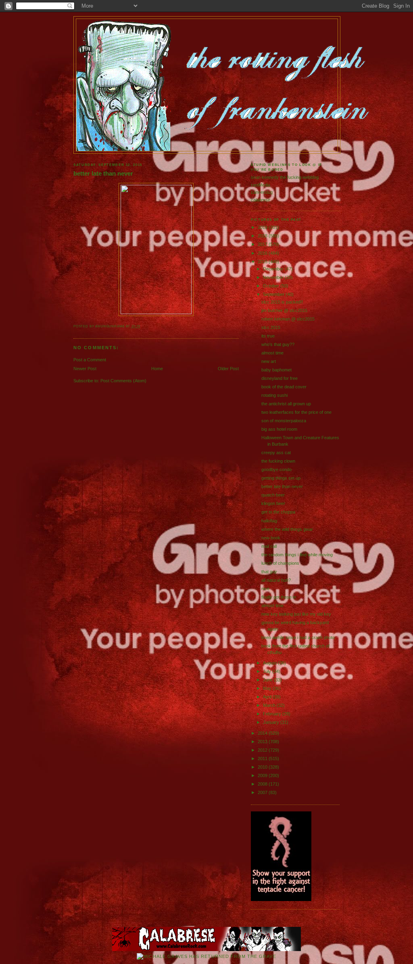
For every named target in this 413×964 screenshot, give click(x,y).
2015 (263, 261)
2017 (263, 244)
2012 (263, 750)
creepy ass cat (276, 452)
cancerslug (262, 192)
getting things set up (280, 478)
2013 (263, 741)
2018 (263, 235)
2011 (263, 758)
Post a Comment (89, 359)
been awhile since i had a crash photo (298, 637)
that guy (269, 571)
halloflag (269, 520)
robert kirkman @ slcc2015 (288, 318)
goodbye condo (276, 469)
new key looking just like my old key (296, 614)
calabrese (260, 199)
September (274, 294)
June (268, 679)
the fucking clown (278, 461)
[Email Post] (142, 326)
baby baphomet (276, 369)
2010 (263, 767)
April (268, 696)
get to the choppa (278, 511)
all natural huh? (276, 580)
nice (265, 588)
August (270, 662)
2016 (263, 253)
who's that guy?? (277, 344)
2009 (263, 775)
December (274, 268)
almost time (272, 352)
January (271, 722)
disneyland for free (279, 378)
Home (157, 368)
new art (268, 361)
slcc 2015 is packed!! (282, 302)
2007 (263, 792)
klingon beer (273, 503)
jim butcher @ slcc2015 (284, 310)
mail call (269, 546)
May (268, 688)
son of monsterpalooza (283, 420)
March (270, 705)
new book (270, 537)
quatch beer (273, 494)
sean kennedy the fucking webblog (285, 177)
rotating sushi (274, 395)
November (274, 277)
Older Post (228, 368)
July (267, 671)
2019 (263, 227)
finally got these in (278, 597)
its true (268, 335)
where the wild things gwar (287, 529)
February (272, 713)
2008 (263, 784)
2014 (263, 733)
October (271, 285)
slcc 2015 (270, 327)
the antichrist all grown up (286, 403)
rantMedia (260, 184)
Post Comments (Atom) (123, 380)
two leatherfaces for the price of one (296, 412)
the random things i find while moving (297, 554)
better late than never (103, 173)
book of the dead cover (284, 386)
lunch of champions (280, 563)
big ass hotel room (279, 429)
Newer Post (84, 368)
